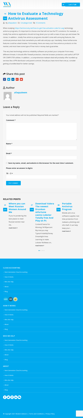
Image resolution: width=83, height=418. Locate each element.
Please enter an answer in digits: (19, 168)
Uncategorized (26, 23)
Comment (11, 120)
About (7, 292)
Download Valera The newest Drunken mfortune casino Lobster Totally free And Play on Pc (18, 212)
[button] (39, 256)
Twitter (8, 79)
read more (13, 246)
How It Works (9, 283)
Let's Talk (72, 4)
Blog (6, 297)
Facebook (4, 79)
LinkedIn (12, 79)
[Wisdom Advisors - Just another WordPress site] (7, 4)
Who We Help (9, 287)
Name (9, 144)
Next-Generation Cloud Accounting (16, 278)
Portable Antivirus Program (40, 206)
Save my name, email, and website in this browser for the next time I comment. (40, 163)
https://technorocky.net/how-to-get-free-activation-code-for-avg (39, 28)
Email (21, 79)
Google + (17, 79)
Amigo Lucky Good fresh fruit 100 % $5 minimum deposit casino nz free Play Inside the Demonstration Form (70, 215)
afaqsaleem (12, 23)
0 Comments (40, 23)
